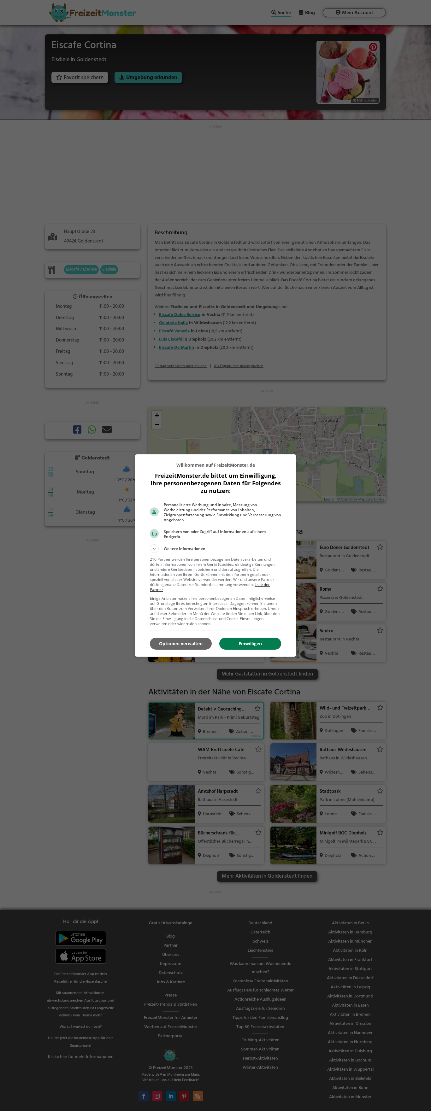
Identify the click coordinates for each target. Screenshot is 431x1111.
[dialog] (215, 555)
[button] (215, 548)
